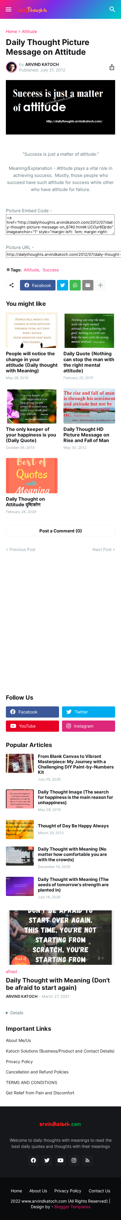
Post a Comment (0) (60, 531)
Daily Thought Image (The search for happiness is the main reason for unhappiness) (75, 797)
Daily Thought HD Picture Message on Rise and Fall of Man (86, 434)
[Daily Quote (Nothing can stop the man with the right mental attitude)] (89, 330)
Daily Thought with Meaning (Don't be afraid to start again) (58, 984)
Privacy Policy (19, 1061)
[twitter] (47, 1160)
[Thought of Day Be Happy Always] (20, 829)
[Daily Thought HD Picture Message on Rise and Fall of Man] (89, 406)
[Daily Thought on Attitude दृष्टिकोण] (32, 475)
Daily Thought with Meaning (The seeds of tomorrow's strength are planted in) (73, 885)
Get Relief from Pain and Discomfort (40, 1092)
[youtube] (60, 1160)
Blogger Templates (72, 1206)
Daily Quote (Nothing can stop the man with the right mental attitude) (88, 362)
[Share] (110, 67)
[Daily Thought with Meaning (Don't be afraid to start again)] (60, 937)
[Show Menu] (8, 9)
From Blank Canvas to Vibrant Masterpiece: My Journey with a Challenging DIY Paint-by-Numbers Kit (76, 764)
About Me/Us (18, 1040)
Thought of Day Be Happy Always (73, 826)
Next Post (102, 549)
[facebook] (33, 1160)
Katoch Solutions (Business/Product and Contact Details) (60, 1050)
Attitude (29, 31)
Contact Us (99, 1190)
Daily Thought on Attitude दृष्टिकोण (25, 501)
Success (51, 269)
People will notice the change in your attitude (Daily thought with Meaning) (32, 362)
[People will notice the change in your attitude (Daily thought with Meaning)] (32, 330)
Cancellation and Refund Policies (37, 1071)
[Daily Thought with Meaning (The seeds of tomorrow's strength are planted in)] (20, 886)
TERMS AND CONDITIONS (31, 1082)
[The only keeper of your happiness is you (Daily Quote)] (32, 406)
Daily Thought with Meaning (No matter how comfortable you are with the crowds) (72, 854)
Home (11, 31)
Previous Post (22, 549)
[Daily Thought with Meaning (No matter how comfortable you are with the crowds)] (20, 856)
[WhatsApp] (75, 285)
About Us (38, 1190)
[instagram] (74, 1160)
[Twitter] (62, 285)
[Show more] (100, 285)
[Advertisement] (60, 623)
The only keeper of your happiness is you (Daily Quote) (31, 434)
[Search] (113, 9)
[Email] (87, 285)
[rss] (87, 1160)
